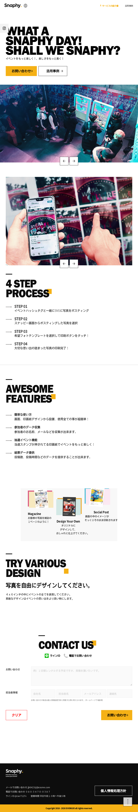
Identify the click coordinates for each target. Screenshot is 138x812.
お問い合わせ (13, 669)
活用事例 (129, 5)
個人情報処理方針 (113, 790)
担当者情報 (12, 692)
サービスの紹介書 (110, 5)
